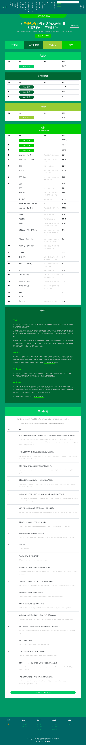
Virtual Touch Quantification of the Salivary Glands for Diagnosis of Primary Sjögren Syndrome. (46, 537)
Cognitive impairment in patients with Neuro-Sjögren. (34, 644)
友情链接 (69, 724)
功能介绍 (54, 5)
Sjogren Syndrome (24, 548)
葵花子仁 (22, 252)
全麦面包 (22, 170)
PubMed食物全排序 (49, 362)
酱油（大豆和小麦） (26, 264)
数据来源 (24, 724)
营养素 (14, 45)
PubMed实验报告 (39, 396)
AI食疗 (12, 4)
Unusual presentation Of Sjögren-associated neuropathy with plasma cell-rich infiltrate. (44, 526)
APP (48, 2)
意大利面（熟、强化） (26, 208)
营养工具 (17, 5)
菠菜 (20, 184)
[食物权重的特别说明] (43, 130)
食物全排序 (36, 5)
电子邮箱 (54, 724)
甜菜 (20, 166)
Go (59, 5)
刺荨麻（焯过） (24, 286)
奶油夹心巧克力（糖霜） (27, 246)
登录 (83, 7)
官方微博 (54, 726)
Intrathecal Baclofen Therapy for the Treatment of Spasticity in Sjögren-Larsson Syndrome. (45, 608)
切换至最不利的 (74, 26)
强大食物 (20, 5)
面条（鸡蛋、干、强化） (27, 159)
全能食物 (23, 5)
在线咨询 (54, 729)
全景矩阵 (39, 5)
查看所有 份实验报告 (43, 692)
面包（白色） (23, 192)
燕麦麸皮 (22, 301)
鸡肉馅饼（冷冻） (25, 281)
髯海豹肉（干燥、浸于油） (28, 230)
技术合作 (39, 726)
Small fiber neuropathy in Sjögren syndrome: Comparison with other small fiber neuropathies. (46, 619)
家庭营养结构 (28, 6)
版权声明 (24, 726)
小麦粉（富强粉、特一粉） (28, 203)
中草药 (52, 45)
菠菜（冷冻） (23, 177)
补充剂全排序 (32, 6)
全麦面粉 (22, 199)
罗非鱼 (21, 297)
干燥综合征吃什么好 (43, 16)
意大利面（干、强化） (26, 155)
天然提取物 (33, 45)
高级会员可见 (26, 66)
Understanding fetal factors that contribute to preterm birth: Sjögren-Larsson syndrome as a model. (47, 585)
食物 (10, 3)
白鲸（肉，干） (24, 275)
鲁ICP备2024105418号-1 (43, 741)
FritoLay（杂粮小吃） (26, 239)
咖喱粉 (21, 270)
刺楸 (20, 292)
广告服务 (39, 729)
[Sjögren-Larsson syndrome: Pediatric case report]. (33, 560)
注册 (81, 7)
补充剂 (15, 4)
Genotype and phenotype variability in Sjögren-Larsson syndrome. (38, 655)
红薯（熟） (23, 257)
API (52, 2)
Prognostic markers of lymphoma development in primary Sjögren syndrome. (41, 596)
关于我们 (39, 724)
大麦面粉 (22, 219)
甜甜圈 (21, 223)
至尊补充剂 (25, 5)
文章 (45, 3)
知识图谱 (42, 5)
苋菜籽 (21, 215)
